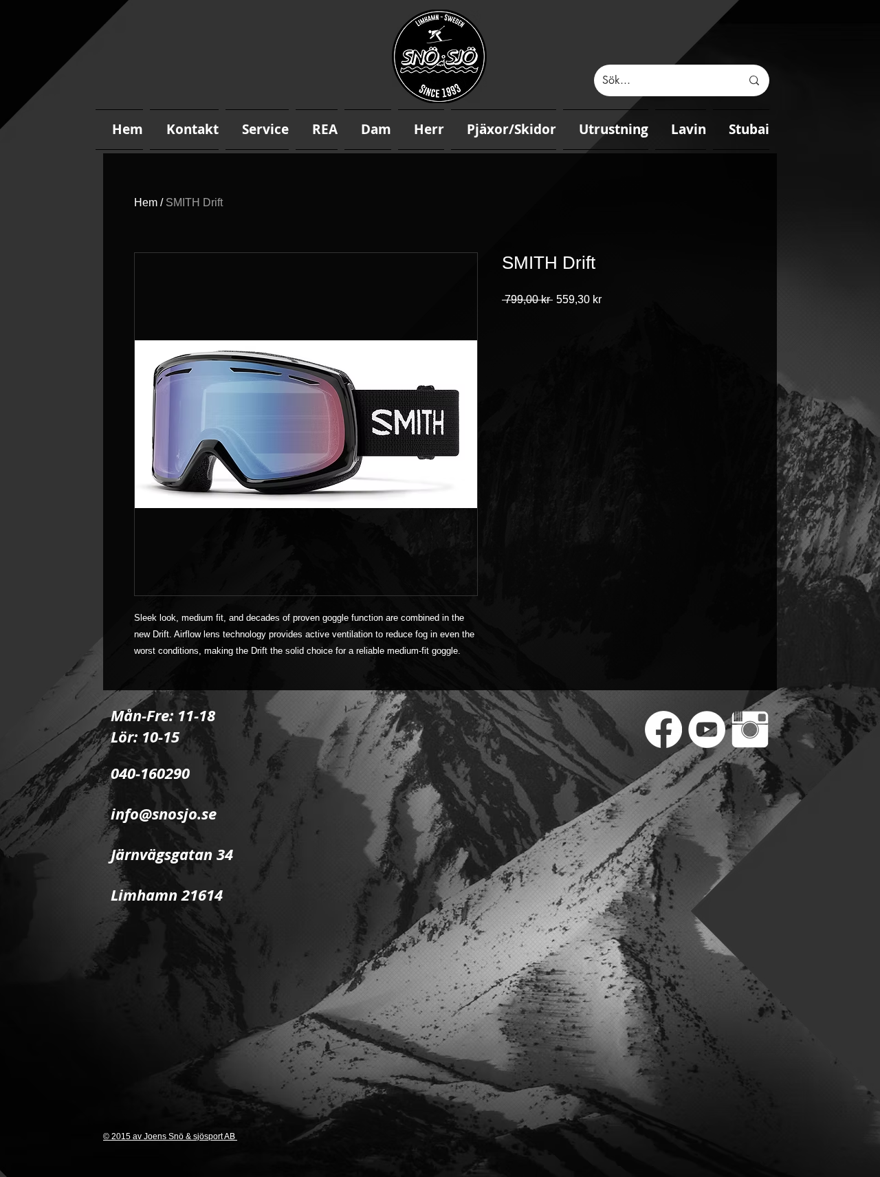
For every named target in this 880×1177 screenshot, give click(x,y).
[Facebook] (663, 729)
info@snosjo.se (164, 813)
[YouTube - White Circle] (706, 729)
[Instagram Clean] (750, 729)
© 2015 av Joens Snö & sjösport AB (170, 1136)
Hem (145, 202)
